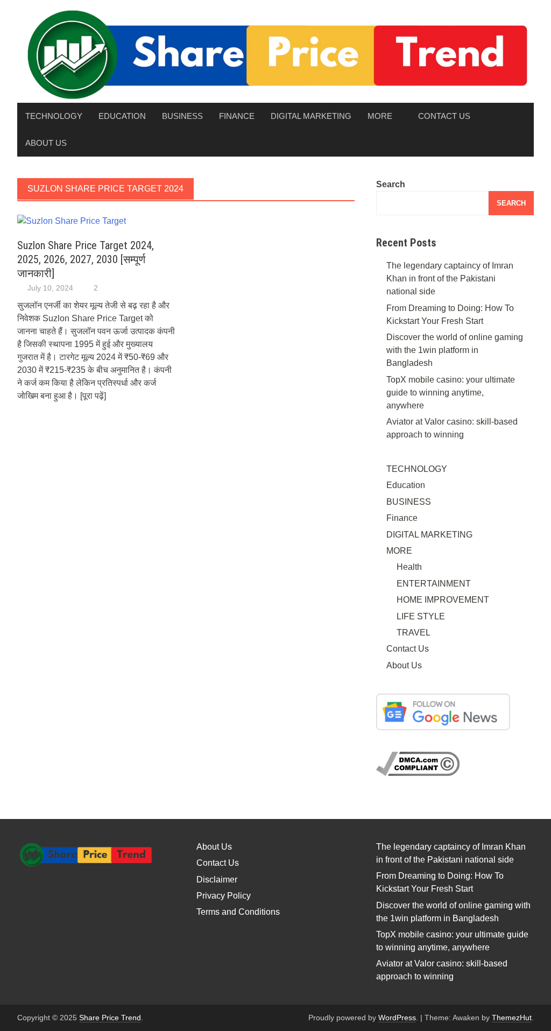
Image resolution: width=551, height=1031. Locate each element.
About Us (46, 142)
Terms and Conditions (238, 911)
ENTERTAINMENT (434, 583)
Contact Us (444, 116)
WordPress (397, 1017)
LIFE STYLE (421, 616)
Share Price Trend (110, 1017)
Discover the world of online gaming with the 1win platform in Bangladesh (454, 350)
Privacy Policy (223, 895)
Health (409, 566)
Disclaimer (216, 879)
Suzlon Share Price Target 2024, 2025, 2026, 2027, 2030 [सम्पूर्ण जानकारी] (85, 259)
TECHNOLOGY (53, 116)
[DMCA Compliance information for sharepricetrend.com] (418, 763)
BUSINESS (182, 116)
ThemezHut (512, 1017)
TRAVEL (413, 632)
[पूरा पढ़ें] (93, 395)
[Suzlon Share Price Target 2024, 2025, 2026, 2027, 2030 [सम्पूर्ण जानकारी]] (71, 220)
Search (390, 184)
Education (122, 116)
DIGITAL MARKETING (311, 116)
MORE (380, 116)
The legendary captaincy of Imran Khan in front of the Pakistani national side (449, 278)
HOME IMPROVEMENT (443, 599)
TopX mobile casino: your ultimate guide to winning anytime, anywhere (450, 392)
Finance (237, 116)
